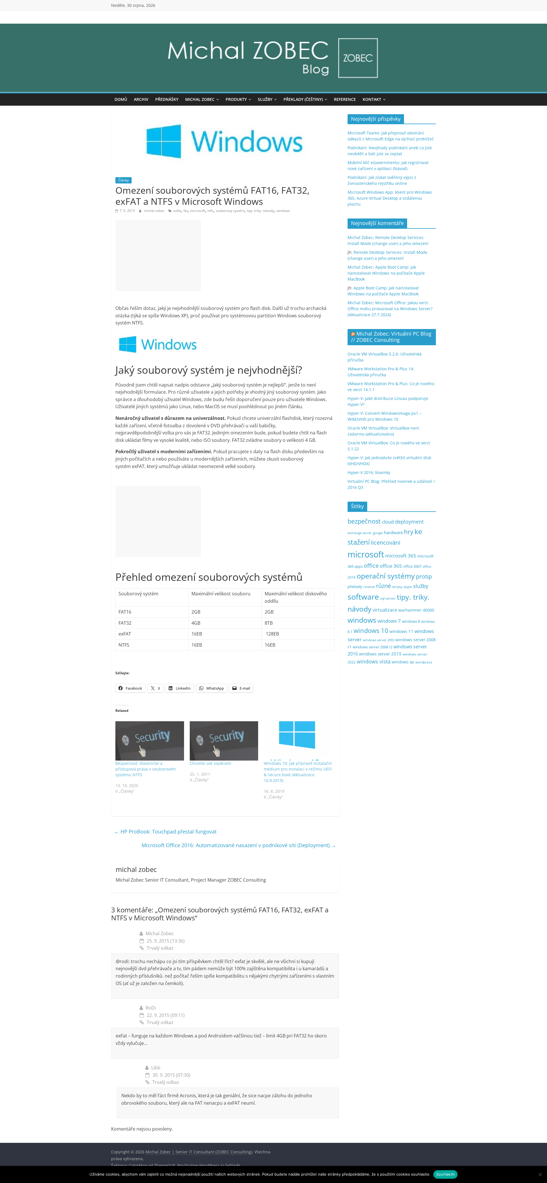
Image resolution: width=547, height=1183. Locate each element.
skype (407, 587)
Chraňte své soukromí (210, 763)
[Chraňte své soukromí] (224, 741)
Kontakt (372, 99)
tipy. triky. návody (260, 210)
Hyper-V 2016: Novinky (369, 472)
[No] (540, 1174)
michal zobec (155, 210)
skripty (397, 587)
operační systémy (386, 576)
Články (123, 180)
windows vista (374, 661)
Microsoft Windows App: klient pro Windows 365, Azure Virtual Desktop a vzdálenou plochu (390, 198)
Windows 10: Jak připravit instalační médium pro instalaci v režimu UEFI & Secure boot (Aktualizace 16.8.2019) (298, 772)
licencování (385, 542)
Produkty (236, 99)
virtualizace (385, 610)
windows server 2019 (380, 654)
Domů (121, 99)
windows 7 (389, 621)
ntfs (210, 210)
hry (408, 532)
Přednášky (166, 99)
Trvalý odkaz (160, 948)
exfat (177, 210)
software (363, 596)
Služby (265, 99)
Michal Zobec (200, 99)
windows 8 (411, 621)
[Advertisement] (158, 255)
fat (185, 210)
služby (420, 586)
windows (283, 210)
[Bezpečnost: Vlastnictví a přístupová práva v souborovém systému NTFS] (149, 741)
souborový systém (230, 210)
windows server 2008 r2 (372, 647)
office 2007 (412, 566)
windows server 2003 (378, 640)
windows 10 (371, 630)
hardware (393, 532)
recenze (369, 587)
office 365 (391, 566)
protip (424, 576)
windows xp (403, 662)
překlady (355, 586)
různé (383, 586)
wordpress (423, 662)
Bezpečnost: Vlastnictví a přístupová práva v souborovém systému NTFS (145, 769)
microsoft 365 (400, 555)
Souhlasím (445, 1174)
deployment (409, 521)
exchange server (360, 533)
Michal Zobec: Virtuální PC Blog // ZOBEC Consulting (391, 336)
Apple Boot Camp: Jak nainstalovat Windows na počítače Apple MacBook (386, 273)
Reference (345, 99)
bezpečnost (364, 521)
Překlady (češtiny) (303, 99)
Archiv (141, 99)
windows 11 (401, 631)
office (371, 565)
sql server (388, 598)
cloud (388, 521)
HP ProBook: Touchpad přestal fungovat (165, 831)
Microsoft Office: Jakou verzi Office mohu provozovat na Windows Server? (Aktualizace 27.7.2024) (390, 308)
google (378, 533)
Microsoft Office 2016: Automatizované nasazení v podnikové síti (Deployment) (239, 845)
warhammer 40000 (416, 610)
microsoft (197, 210)
